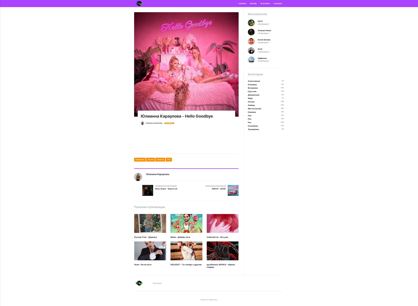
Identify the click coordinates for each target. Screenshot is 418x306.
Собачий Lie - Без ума (217, 237)
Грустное (252, 91)
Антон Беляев (264, 40)
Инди (250, 98)
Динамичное (253, 95)
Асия (260, 49)
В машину (278, 3)
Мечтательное (254, 109)
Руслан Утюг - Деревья (145, 237)
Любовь (253, 3)
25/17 (260, 21)
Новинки (242, 3)
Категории (157, 283)
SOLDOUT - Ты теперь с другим (186, 264)
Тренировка (253, 129)
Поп (168, 160)
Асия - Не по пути (142, 264)
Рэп (249, 122)
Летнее (150, 160)
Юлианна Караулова (154, 123)
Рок (249, 119)
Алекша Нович (264, 30)
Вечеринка (265, 3)
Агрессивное (254, 81)
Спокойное (253, 126)
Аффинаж (262, 58)
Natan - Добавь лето (180, 237)
